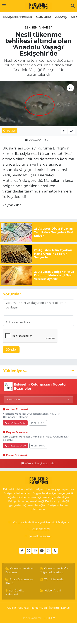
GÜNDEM (43, 17)
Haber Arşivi (53, 590)
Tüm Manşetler (54, 579)
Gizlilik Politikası (18, 607)
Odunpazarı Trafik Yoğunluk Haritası (54, 570)
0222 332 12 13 (41, 529)
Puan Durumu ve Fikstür (19, 581)
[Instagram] (35, 551)
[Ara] (73, 6)
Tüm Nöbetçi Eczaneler (40, 463)
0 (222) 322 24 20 (17, 445)
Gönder (11, 349)
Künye (65, 607)
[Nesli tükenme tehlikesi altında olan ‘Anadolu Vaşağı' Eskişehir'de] (38, 103)
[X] (29, 551)
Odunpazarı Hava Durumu (19, 570)
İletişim (54, 607)
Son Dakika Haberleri (14, 592)
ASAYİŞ (60, 17)
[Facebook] (22, 551)
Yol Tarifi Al (39, 422)
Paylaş (11, 130)
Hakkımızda (39, 607)
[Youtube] (42, 551)
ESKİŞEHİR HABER (17, 17)
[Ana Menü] (4, 6)
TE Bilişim (48, 618)
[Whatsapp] (48, 551)
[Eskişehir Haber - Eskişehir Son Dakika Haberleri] (38, 6)
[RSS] (55, 551)
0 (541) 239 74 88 (16, 422)
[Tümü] (72, 370)
